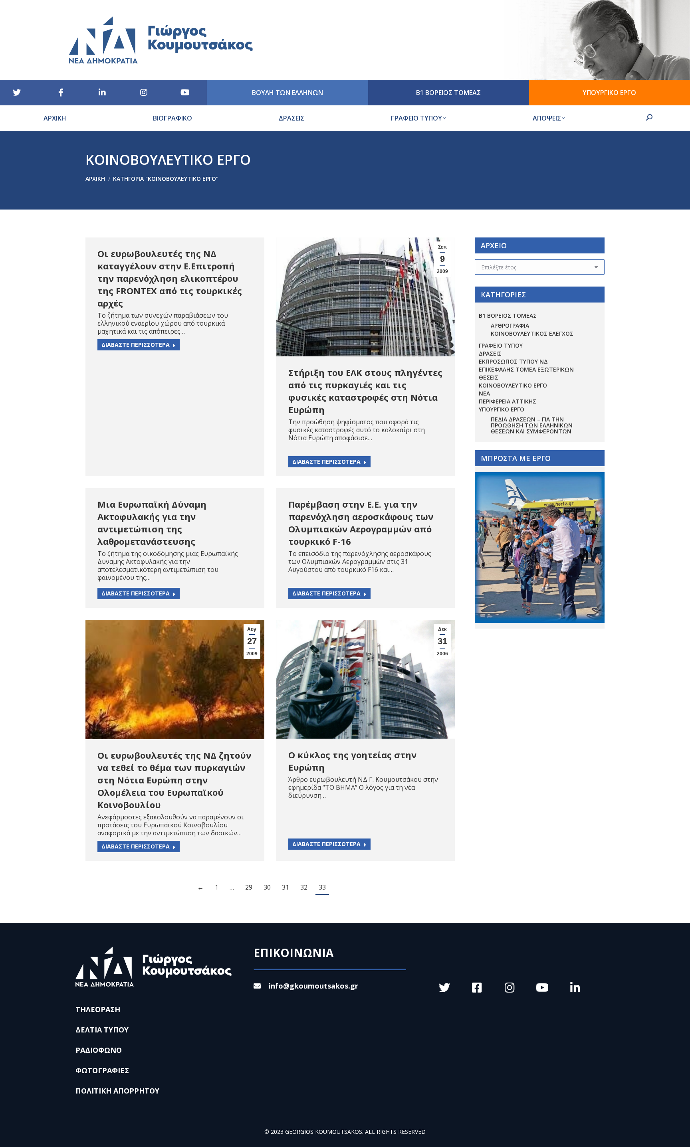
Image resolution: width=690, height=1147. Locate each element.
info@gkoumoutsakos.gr (313, 986)
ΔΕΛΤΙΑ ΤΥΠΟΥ (102, 1029)
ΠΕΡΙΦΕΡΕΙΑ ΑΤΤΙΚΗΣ (507, 401)
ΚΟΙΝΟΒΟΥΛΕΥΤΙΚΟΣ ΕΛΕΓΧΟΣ (532, 333)
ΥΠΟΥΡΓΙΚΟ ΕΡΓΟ (501, 409)
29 (248, 887)
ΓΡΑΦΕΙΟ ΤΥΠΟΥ (501, 345)
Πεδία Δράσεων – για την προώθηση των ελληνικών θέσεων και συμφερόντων (532, 425)
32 (303, 887)
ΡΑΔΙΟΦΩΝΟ (98, 1050)
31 (285, 887)
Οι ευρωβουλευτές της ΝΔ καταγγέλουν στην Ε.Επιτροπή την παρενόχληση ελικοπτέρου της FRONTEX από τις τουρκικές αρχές (169, 278)
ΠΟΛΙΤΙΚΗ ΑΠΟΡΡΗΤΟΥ (117, 1091)
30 (267, 887)
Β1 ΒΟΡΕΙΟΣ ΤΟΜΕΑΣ (508, 315)
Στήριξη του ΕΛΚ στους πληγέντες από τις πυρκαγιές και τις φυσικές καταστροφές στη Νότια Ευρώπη (365, 390)
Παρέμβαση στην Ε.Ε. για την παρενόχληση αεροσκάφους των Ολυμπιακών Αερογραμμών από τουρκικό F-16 (360, 522)
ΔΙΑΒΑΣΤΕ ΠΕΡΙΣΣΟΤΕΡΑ (135, 344)
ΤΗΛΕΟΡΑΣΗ (97, 1009)
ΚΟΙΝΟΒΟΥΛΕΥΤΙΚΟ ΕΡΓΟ (513, 385)
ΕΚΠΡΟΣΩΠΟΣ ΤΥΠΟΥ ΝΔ (513, 361)
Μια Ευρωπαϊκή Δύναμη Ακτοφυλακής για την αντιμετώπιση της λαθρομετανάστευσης (151, 522)
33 (322, 887)
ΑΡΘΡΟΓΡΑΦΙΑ (510, 325)
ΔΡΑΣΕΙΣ (490, 353)
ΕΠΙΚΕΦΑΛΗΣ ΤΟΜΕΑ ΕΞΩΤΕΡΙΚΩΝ (526, 369)
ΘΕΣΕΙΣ (488, 377)
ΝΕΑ (484, 393)
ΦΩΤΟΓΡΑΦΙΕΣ (102, 1070)
